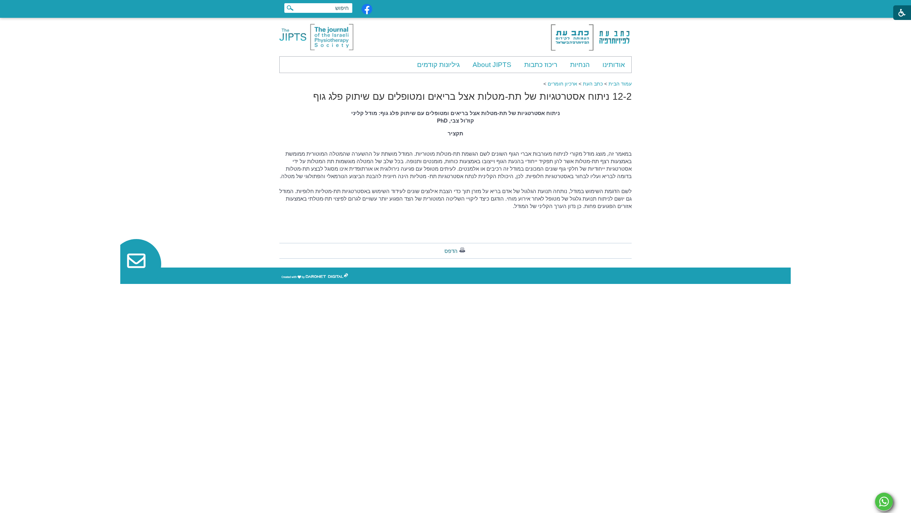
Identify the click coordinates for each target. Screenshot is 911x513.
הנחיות (580, 64)
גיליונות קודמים (438, 64)
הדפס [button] (451, 251)
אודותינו (613, 64)
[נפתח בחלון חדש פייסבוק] (367, 9)
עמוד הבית (620, 84)
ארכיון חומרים (562, 84)
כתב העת (593, 84)
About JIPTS (492, 64)
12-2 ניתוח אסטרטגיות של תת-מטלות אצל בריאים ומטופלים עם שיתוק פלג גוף (472, 96)
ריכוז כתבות (540, 64)
